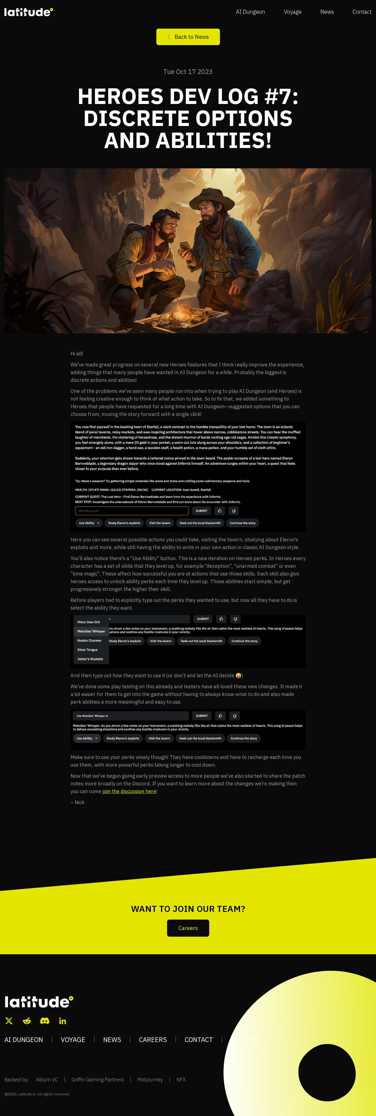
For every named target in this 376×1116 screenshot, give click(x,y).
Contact (362, 11)
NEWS (112, 1039)
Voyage (293, 11)
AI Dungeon (250, 11)
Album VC (47, 1079)
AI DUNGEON (23, 1039)
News (327, 11)
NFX (181, 1079)
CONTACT (199, 1039)
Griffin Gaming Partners (98, 1079)
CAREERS (153, 1039)
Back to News (192, 36)
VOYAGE (73, 1039)
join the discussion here (129, 791)
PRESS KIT (247, 1039)
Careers (188, 928)
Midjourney (150, 1079)
